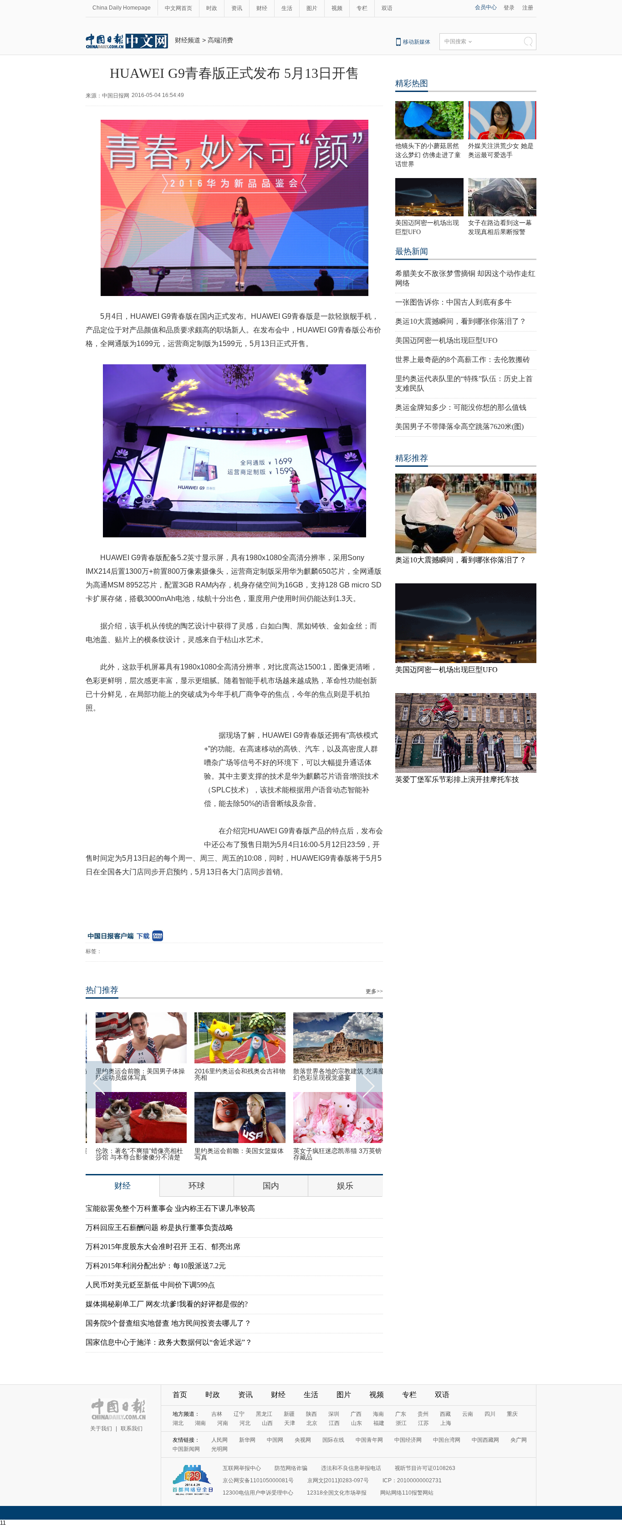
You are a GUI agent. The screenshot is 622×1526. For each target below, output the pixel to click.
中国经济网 (408, 1440)
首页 (180, 1394)
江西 (334, 1423)
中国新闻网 (186, 1449)
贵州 (423, 1414)
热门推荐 (102, 990)
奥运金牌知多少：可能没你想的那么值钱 (460, 407)
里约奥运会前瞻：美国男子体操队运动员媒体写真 (134, 1074)
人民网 (219, 1440)
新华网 (247, 1440)
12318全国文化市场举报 (337, 1493)
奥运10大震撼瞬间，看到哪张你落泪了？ (460, 321)
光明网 (219, 1449)
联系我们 (132, 1428)
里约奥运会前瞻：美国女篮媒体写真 (233, 1154)
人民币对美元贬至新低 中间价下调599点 (150, 1285)
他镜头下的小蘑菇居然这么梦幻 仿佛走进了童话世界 (428, 155)
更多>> (374, 991)
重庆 (512, 1414)
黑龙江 (264, 1414)
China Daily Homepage (121, 8)
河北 (245, 1423)
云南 (467, 1414)
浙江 (401, 1423)
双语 (387, 8)
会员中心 (486, 7)
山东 (356, 1423)
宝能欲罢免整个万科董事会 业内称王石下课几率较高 (170, 1208)
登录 (509, 8)
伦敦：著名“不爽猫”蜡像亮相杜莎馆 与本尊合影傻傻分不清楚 (133, 1154)
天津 (289, 1423)
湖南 (200, 1423)
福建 (378, 1423)
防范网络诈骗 (291, 1468)
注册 (527, 8)
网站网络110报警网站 (406, 1493)
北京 (311, 1423)
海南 (378, 1414)
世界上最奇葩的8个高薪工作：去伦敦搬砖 (462, 359)
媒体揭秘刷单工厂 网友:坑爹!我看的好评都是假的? (167, 1304)
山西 (267, 1423)
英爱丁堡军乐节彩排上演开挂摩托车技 (457, 779)
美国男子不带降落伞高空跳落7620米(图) (459, 426)
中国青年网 (369, 1440)
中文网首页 (178, 8)
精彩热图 (411, 83)
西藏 (445, 1414)
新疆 (289, 1414)
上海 (445, 1423)
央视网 (303, 1440)
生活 (286, 8)
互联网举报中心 (242, 1468)
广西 (356, 1414)
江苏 (423, 1423)
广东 (400, 1414)
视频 (336, 8)
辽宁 (239, 1414)
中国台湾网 (446, 1440)
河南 (222, 1423)
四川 (489, 1414)
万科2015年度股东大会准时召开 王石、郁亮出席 (163, 1246)
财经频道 (187, 40)
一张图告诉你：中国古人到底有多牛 (453, 302)
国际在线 (333, 1440)
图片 (311, 8)
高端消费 (220, 40)
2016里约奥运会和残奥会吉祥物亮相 (234, 1074)
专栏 (362, 8)
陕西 (311, 1414)
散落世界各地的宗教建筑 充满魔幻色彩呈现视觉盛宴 (332, 1074)
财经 (261, 8)
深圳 (333, 1414)
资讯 (236, 8)
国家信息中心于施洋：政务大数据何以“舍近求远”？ (169, 1342)
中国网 (275, 1440)
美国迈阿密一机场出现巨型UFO (446, 340)
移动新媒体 (416, 42)
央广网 (518, 1440)
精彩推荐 (411, 458)
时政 (211, 8)
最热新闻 (411, 251)
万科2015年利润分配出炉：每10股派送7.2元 (156, 1266)
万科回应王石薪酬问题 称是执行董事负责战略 (159, 1227)
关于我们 (101, 1428)
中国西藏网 (485, 1440)
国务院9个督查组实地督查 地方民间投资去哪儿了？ (168, 1323)
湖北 (178, 1423)
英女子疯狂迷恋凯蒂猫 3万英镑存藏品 (331, 1154)
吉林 (216, 1414)
